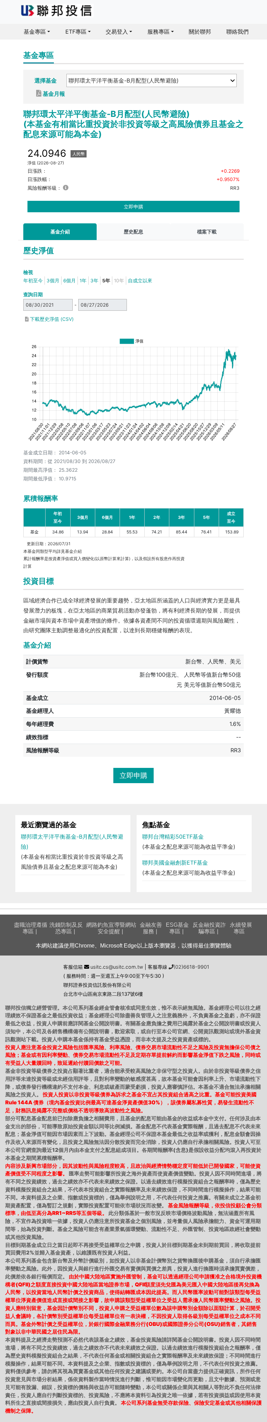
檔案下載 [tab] (207, 231)
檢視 (28, 272)
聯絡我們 (237, 31)
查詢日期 (33, 294)
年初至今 (33, 280)
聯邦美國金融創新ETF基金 (175, 862)
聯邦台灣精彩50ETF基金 (173, 836)
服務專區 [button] (158, 31)
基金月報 (53, 93)
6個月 (69, 280)
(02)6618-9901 (191, 967)
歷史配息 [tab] (133, 231)
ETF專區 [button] (76, 31)
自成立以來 (140, 280)
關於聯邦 (200, 31)
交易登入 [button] (117, 31)
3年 (94, 280)
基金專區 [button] (35, 31)
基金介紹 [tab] (60, 231)
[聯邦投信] (57, 10)
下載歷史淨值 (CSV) (51, 319)
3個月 (53, 280)
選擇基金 (45, 80)
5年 (106, 280)
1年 (83, 280)
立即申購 (133, 206)
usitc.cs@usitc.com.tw (116, 967)
